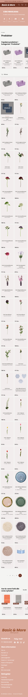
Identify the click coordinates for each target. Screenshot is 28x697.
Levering (4, 677)
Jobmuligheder (5, 657)
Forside (3, 32)
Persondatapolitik (6, 684)
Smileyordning (5, 687)
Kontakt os (4, 653)
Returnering (5, 682)
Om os (3, 650)
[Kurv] (22, 5)
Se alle (25, 589)
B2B (2, 667)
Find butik (4, 655)
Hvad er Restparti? (7, 662)
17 (16, 575)
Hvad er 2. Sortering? (7, 660)
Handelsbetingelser (7, 680)
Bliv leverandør (6, 670)
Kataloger (4, 665)
